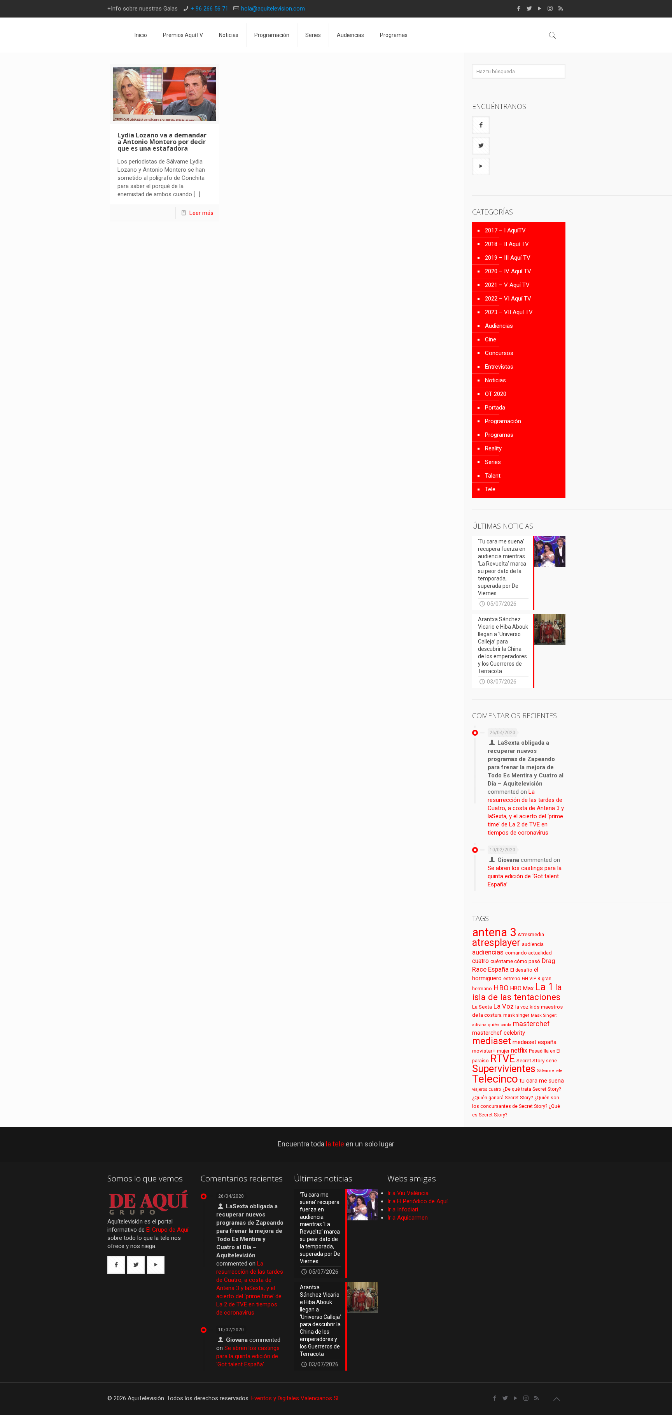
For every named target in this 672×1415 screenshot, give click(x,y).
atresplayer (496, 942)
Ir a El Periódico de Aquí (417, 1201)
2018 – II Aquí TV (507, 244)
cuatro (480, 961)
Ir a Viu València (408, 1193)
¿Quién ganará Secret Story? (502, 1097)
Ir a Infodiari (402, 1209)
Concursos (499, 353)
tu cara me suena (542, 1081)
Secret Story (530, 1060)
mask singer (516, 1015)
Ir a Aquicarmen (407, 1217)
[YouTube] (540, 8)
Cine (490, 339)
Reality (493, 448)
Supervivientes (504, 1068)
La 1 (544, 987)
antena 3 (494, 932)
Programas (499, 434)
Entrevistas (499, 366)
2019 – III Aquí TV (507, 257)
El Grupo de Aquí (167, 1229)
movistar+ (483, 1051)
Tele (490, 489)
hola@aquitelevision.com (273, 8)
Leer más (201, 212)
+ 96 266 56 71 (209, 8)
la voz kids (527, 1007)
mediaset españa (534, 1042)
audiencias (488, 952)
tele (558, 1070)
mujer (503, 1051)
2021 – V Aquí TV (507, 284)
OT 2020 (495, 393)
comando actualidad (528, 953)
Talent (492, 475)
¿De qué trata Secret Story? (531, 1089)
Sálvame (545, 1070)
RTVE (502, 1059)
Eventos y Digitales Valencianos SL (295, 1398)
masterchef (531, 1024)
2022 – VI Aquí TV (508, 298)
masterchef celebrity (498, 1032)
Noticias (495, 380)
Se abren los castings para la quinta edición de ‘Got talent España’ (525, 876)
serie (551, 1060)
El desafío (521, 970)
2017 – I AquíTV (505, 230)
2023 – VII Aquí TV (509, 312)
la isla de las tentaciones (517, 992)
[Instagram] (550, 8)
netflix (519, 1050)
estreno (511, 978)
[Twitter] (529, 8)
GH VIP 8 (531, 978)
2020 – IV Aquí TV (508, 271)
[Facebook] (518, 8)
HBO (501, 987)
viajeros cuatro (486, 1089)
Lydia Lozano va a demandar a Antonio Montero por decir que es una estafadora (161, 142)
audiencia (533, 944)
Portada (495, 407)
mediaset (491, 1040)
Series (493, 462)
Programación (503, 421)
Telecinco (495, 1078)
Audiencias (499, 325)
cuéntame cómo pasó (515, 961)
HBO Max (522, 988)
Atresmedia (531, 934)
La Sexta (482, 1007)
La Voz (504, 1006)
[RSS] (560, 8)
